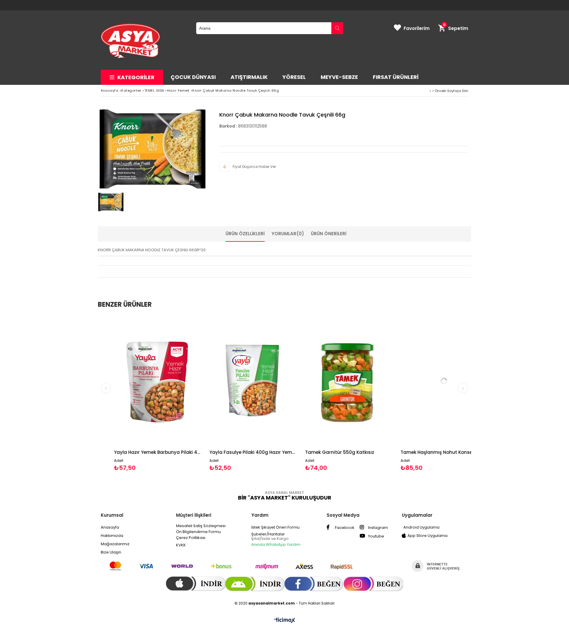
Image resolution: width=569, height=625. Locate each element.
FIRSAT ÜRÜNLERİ (395, 77)
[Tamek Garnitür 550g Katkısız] (330, 381)
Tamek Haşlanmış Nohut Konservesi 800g (425, 452)
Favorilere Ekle (139, 393)
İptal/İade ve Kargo (270, 538)
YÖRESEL (294, 77)
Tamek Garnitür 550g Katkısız (321, 452)
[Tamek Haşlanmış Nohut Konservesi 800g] (425, 381)
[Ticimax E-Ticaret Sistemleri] (284, 621)
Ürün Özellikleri (245, 233)
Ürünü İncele (159, 393)
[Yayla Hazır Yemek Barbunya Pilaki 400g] (138, 381)
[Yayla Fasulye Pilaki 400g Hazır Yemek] (234, 381)
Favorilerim (417, 28)
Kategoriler (135, 77)
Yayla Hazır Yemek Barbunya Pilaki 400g (138, 452)
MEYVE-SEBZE (339, 77)
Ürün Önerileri (328, 233)
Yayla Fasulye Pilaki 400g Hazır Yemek (234, 452)
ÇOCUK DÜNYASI (193, 77)
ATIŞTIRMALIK (249, 77)
